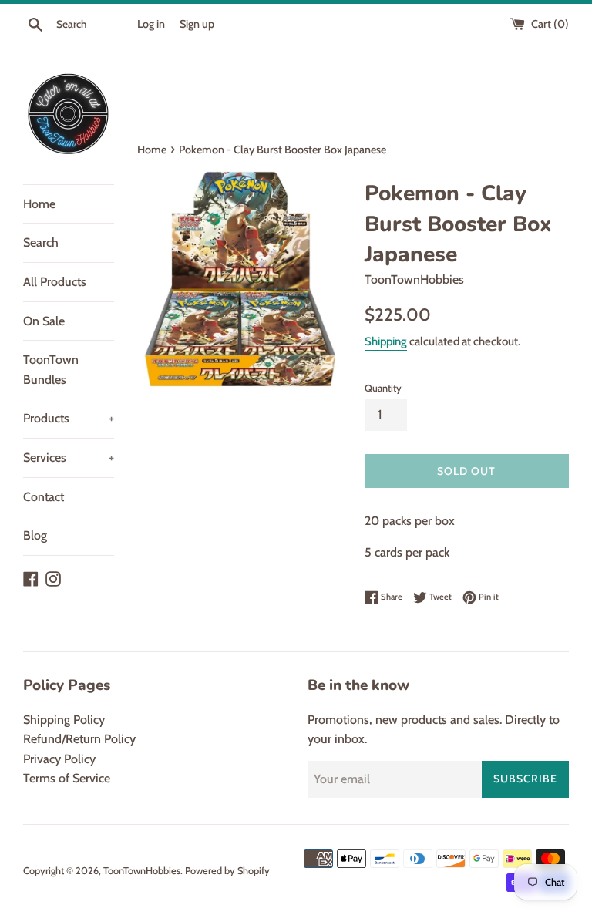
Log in (151, 24)
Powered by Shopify (227, 870)
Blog (35, 535)
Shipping (386, 341)
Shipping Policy (64, 719)
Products (68, 418)
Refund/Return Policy (79, 739)
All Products (54, 281)
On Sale (44, 321)
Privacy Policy (59, 759)
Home (39, 204)
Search (41, 242)
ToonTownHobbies (141, 870)
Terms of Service (66, 778)
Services (68, 457)
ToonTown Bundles (51, 369)
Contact (43, 496)
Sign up (197, 24)
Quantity (383, 388)
